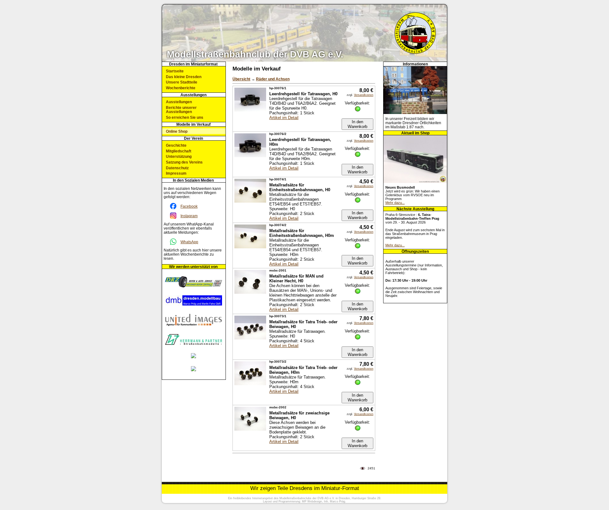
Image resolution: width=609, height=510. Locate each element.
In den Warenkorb (357, 124)
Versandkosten (363, 95)
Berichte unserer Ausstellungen (181, 109)
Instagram (189, 216)
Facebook (189, 206)
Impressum (176, 173)
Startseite (175, 71)
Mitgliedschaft (178, 151)
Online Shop (176, 131)
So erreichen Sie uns (184, 117)
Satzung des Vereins (184, 162)
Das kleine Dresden (183, 77)
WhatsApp (189, 242)
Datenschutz (177, 168)
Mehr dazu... (395, 203)
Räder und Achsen (273, 79)
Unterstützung (179, 156)
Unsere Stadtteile (181, 82)
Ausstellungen (179, 102)
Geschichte (176, 145)
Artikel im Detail (283, 117)
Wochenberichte (180, 88)
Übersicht (241, 79)
